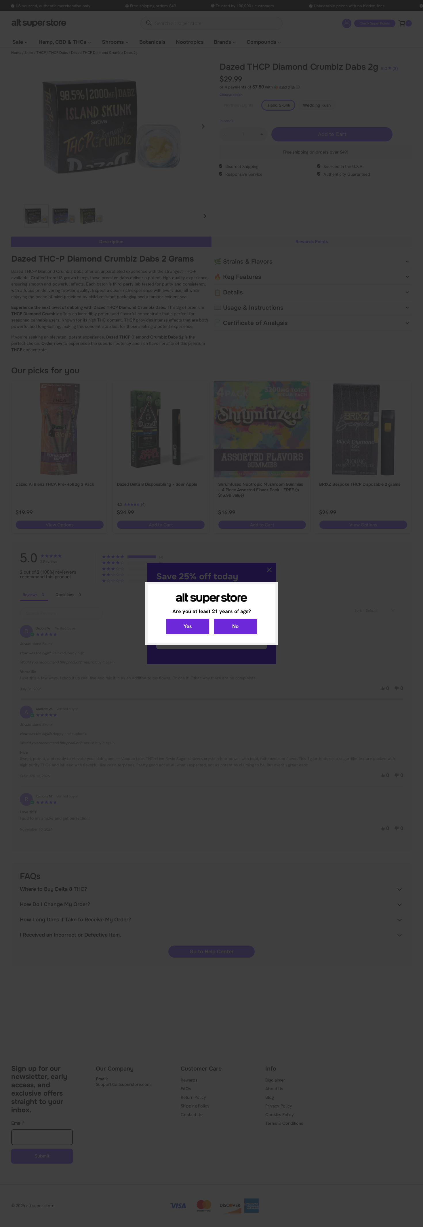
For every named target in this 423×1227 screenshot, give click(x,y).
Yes (188, 626)
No (235, 626)
